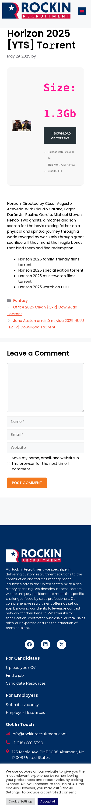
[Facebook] (29, 644)
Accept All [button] (48, 801)
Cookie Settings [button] (20, 801)
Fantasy (20, 300)
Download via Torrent (61, 136)
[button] (82, 11)
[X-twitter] (61, 644)
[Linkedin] (45, 644)
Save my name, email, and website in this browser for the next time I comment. (45, 463)
